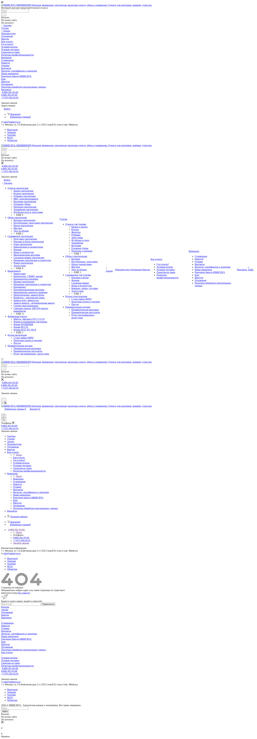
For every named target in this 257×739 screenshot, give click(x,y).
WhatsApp (12, 140)
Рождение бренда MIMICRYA (16, 639)
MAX (10, 137)
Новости (5, 625)
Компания (18, 479)
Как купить (19, 457)
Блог (3, 641)
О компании (7, 623)
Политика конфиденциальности (17, 665)
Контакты (6, 631)
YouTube (11, 135)
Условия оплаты (9, 657)
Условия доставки (10, 660)
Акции (4, 609)
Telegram (11, 132)
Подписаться (48, 604)
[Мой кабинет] (2, 396)
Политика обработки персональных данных (23, 649)
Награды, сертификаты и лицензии (19, 633)
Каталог (5, 607)
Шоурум (5, 644)
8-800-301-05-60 (10, 92)
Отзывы (5, 628)
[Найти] (3, 14)
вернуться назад (9, 593)
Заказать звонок (21, 543)
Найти (5, 711)
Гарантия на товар (10, 663)
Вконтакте (12, 129)
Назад (19, 455)
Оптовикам (7, 612)
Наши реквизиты (10, 636)
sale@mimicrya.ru (12, 122)
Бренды (5, 615)
